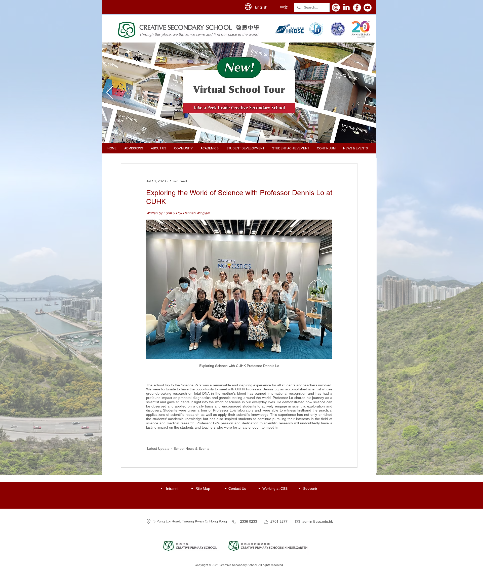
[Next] (368, 93)
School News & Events (191, 448)
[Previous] (109, 93)
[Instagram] (336, 8)
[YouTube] (368, 8)
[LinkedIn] (346, 8)
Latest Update (158, 448)
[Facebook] (357, 8)
